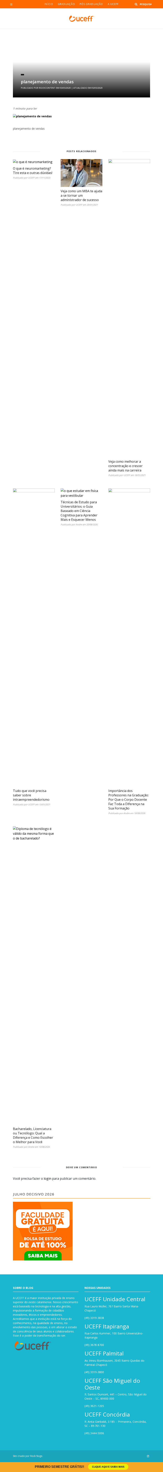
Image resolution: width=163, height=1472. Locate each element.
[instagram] (11, 4)
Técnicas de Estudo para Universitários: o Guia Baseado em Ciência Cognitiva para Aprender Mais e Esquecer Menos (79, 511)
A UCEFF (113, 4)
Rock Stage (36, 1456)
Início (49, 4)
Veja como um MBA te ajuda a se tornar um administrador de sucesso (81, 195)
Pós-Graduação (91, 4)
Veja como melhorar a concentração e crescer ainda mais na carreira (125, 465)
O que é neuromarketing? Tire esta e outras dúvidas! (32, 170)
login (47, 1178)
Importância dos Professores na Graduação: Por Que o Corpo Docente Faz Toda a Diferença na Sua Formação (128, 799)
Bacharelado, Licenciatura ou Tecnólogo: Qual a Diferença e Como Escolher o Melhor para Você (33, 1135)
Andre (79, 524)
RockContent (47, 87)
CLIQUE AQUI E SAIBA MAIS (108, 1466)
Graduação (66, 4)
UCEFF (31, 177)
